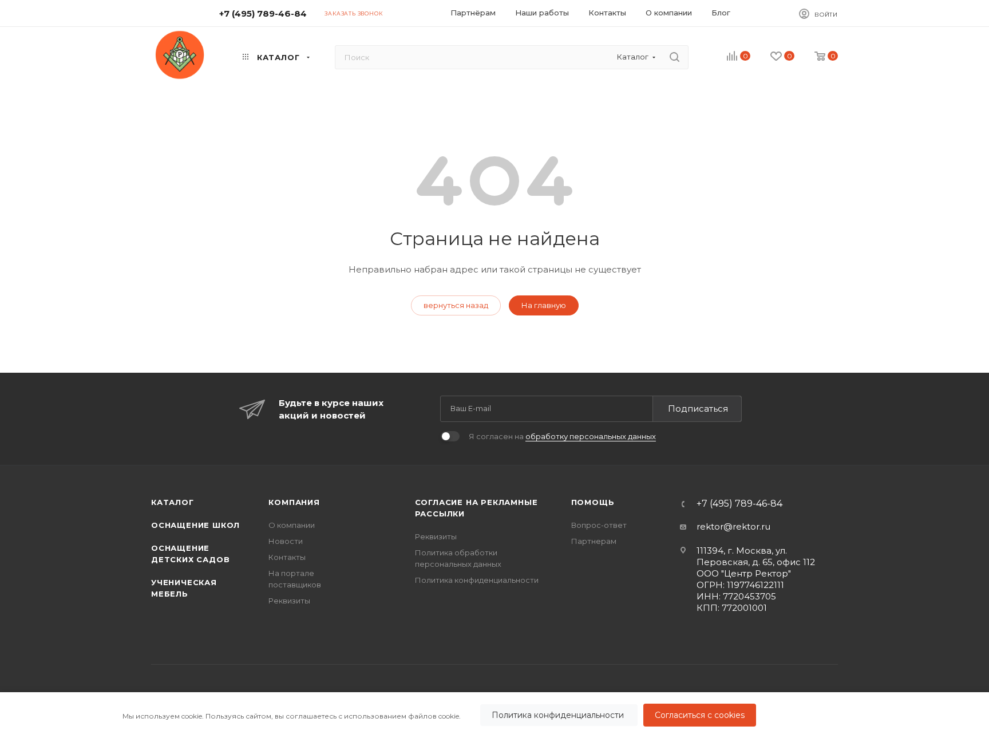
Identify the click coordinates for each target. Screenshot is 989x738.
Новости (285, 541)
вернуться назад (456, 305)
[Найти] (674, 57)
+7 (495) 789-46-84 (263, 13)
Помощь (593, 502)
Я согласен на (562, 436)
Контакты (287, 557)
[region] (494, 715)
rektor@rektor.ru (733, 526)
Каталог (172, 502)
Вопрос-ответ (599, 525)
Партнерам (593, 541)
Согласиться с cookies (700, 715)
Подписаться (698, 408)
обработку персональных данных (590, 436)
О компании (291, 525)
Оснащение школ (195, 525)
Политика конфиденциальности (559, 715)
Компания (293, 502)
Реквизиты (289, 600)
